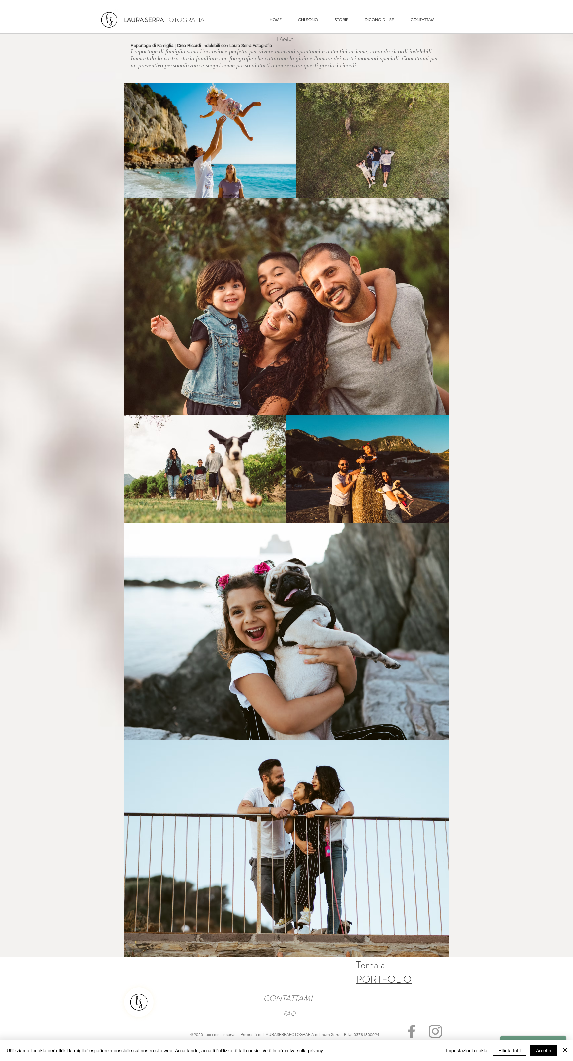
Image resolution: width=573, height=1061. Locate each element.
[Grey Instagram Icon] (435, 1031)
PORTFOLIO (384, 979)
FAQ (289, 1013)
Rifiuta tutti (509, 1050)
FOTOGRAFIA (164, 19)
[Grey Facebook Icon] (411, 1031)
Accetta (543, 1050)
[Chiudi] (565, 1050)
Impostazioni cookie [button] (466, 1050)
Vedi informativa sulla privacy (292, 1050)
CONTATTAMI (287, 998)
